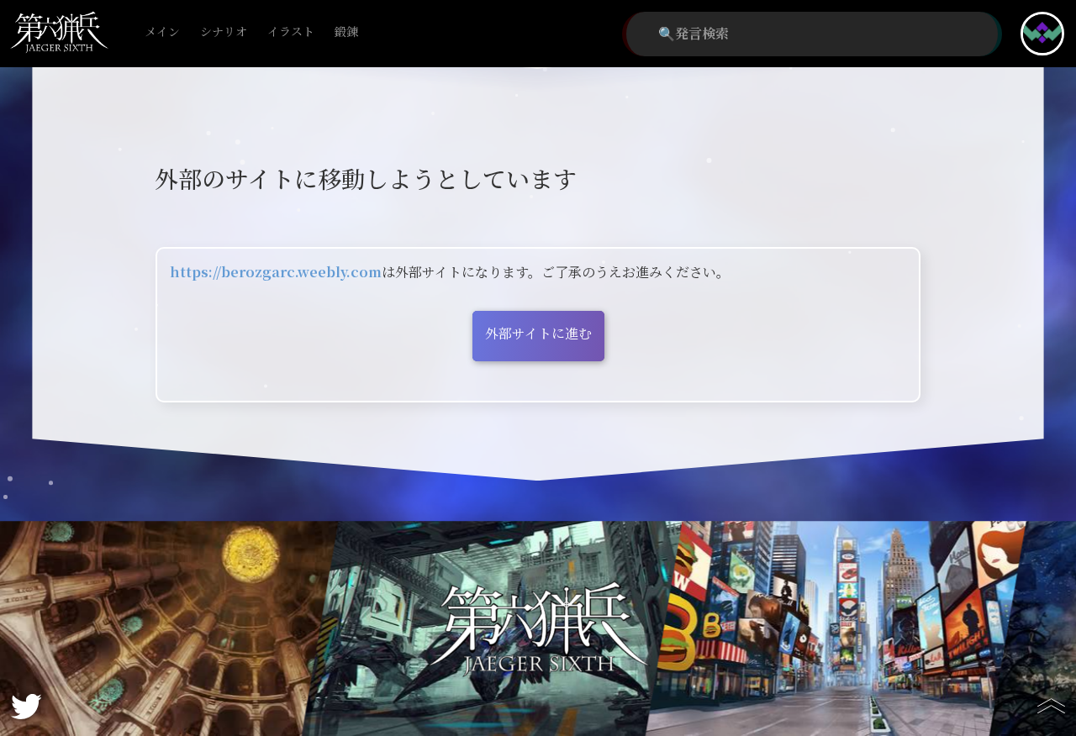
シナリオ (223, 32)
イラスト (290, 32)
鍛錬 (346, 32)
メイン (162, 32)
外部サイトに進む (538, 334)
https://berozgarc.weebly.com (276, 273)
